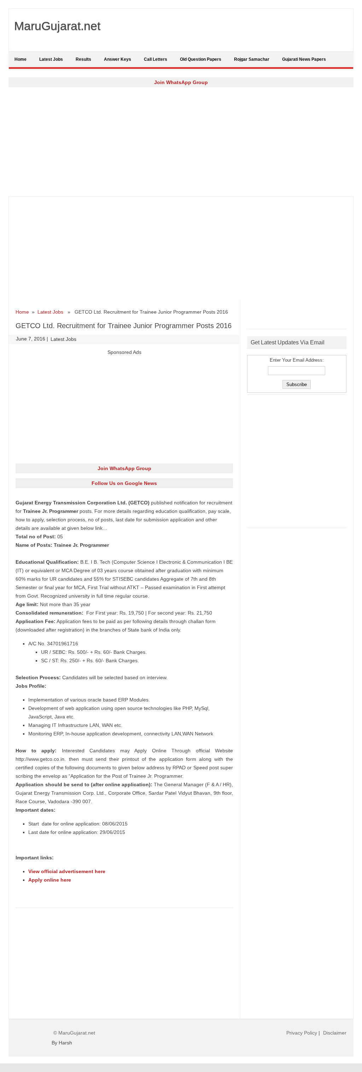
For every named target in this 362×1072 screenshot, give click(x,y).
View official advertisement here (66, 871)
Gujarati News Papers (304, 59)
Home (20, 59)
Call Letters (155, 59)
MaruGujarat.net (57, 25)
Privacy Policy (301, 1033)
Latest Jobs (51, 59)
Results (83, 59)
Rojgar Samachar (251, 59)
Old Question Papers (200, 59)
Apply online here (49, 880)
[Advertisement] (181, 141)
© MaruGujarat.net (74, 1033)
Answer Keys (117, 59)
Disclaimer (334, 1033)
